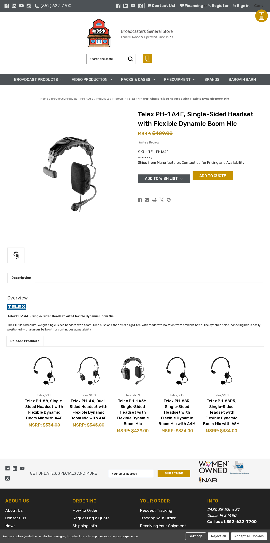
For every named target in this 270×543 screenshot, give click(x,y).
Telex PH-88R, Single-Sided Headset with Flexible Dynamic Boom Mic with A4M (177, 412)
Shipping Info (85, 525)
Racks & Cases (135, 79)
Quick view (49, 364)
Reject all (218, 536)
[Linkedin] (14, 6)
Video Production (89, 79)
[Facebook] (6, 6)
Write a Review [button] (149, 142)
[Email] (147, 200)
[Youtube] (21, 6)
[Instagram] (29, 6)
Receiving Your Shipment (163, 525)
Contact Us (15, 518)
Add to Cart (49, 377)
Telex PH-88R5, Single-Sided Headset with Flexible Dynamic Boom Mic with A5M (221, 412)
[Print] (154, 200)
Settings (195, 536)
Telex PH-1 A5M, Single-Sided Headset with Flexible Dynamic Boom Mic (133, 412)
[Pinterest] (169, 200)
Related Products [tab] (24, 341)
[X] (161, 200)
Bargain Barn (242, 79)
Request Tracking (156, 510)
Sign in (243, 5)
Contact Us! (163, 5)
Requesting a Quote (91, 518)
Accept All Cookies (249, 536)
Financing (193, 5)
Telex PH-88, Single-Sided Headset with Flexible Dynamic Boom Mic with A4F (44, 409)
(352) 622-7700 (56, 5)
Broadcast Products (36, 79)
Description (21, 278)
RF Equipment (177, 79)
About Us (14, 510)
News (10, 525)
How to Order (85, 510)
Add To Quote (212, 175)
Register (220, 5)
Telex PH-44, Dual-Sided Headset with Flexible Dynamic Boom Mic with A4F (88, 409)
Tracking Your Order (158, 518)
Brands (212, 79)
